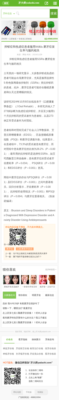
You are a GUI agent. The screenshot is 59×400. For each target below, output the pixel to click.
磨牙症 (49, 59)
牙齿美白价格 (36, 354)
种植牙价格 (8, 354)
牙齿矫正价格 (22, 348)
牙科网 (4, 39)
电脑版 (40, 392)
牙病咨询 (49, 339)
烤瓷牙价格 (8, 348)
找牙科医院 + (50, 269)
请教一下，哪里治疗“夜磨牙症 (17, 308)
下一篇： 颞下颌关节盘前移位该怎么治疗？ (23, 257)
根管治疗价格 (36, 348)
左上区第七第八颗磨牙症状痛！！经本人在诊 (25, 313)
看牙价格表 (50, 354)
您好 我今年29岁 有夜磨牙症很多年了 (21, 303)
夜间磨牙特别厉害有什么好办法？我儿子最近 (25, 317)
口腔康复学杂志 (24, 248)
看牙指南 (22, 339)
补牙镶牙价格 (22, 354)
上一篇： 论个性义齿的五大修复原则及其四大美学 (26, 253)
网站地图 (17, 392)
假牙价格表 (50, 348)
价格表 (9, 339)
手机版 (29, 392)
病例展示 (36, 339)
